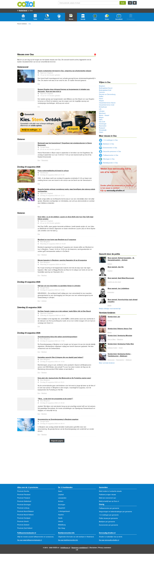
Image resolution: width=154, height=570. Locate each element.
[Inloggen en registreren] (130, 3)
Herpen (101, 101)
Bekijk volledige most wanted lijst (110, 308)
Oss (29, 24)
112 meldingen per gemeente (109, 515)
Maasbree (120, 339)
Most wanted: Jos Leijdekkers (118, 288)
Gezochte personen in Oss (112, 151)
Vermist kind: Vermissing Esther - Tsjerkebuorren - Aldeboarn (119, 355)
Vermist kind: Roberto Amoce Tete (120, 328)
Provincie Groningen (24, 504)
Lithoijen (44, 301)
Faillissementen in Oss (110, 155)
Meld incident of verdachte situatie (110, 491)
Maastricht (61, 508)
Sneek (121, 348)
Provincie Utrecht (23, 521)
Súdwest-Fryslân (112, 348)
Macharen (102, 113)
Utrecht (60, 521)
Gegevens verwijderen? (79, 548)
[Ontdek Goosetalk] (56, 123)
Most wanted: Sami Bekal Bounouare (121, 278)
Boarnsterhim (120, 360)
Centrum (102, 92)
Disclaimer (93, 548)
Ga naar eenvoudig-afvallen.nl (109, 540)
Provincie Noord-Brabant (25, 511)
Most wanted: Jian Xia (116, 267)
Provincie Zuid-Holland (24, 528)
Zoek (122, 3)
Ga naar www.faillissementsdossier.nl (29, 540)
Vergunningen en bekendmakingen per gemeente (115, 511)
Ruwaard (102, 128)
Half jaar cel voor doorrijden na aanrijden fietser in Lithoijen (59, 286)
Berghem (44, 255)
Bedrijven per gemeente (107, 521)
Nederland (23, 10)
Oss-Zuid (102, 122)
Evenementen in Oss (110, 148)
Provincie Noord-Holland (25, 515)
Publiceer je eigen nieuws (107, 494)
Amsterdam (110, 292)
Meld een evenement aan (107, 498)
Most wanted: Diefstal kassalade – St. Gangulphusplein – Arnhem (121, 259)
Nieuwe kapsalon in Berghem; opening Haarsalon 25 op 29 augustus (62, 260)
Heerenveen (111, 360)
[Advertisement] (56, 467)
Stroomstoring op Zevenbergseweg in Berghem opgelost (58, 419)
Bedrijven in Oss (108, 144)
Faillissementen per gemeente (109, 508)
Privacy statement (104, 548)
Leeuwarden (62, 498)
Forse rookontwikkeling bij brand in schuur (53, 171)
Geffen (101, 96)
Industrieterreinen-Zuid (106, 105)
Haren (101, 98)
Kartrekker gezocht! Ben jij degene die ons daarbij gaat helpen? (60, 357)
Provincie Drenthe (23, 491)
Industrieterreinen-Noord (107, 103)
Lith (100, 109)
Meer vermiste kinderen (107, 363)
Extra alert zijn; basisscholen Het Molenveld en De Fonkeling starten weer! (64, 378)
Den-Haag (61, 528)
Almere (109, 332)
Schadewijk (102, 130)
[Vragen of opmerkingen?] (135, 3)
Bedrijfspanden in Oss (110, 163)
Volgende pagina (57, 441)
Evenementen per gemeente (108, 525)
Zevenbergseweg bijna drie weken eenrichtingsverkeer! (57, 337)
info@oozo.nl (65, 548)
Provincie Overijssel (23, 518)
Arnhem (109, 264)
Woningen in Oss (109, 159)
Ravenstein (44, 160)
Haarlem (109, 271)
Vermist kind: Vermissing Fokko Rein (121, 344)
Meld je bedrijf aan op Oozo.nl (109, 501)
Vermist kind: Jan (114, 317)
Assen (60, 491)
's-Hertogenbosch (64, 511)
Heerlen (109, 320)
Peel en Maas (111, 339)
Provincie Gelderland (24, 501)
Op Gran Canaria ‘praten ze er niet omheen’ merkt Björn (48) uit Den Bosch (64, 311)
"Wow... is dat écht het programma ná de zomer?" (55, 399)
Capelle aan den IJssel (114, 282)
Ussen (101, 132)
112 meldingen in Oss (110, 140)
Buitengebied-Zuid (105, 90)
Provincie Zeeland (23, 525)
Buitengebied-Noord (105, 88)
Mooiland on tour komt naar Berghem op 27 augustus (57, 239)
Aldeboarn (129, 360)
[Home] (26, 4)
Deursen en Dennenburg (107, 94)
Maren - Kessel (104, 115)
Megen (101, 117)
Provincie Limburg (23, 508)
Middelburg (62, 525)
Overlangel (102, 124)
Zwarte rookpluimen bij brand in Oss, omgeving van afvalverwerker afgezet (64, 71)
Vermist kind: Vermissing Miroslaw (120, 335)
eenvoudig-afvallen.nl (115, 190)
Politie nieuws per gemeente (108, 518)
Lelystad (61, 494)
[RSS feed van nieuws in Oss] (95, 54)
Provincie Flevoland (23, 494)
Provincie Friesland (23, 498)
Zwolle (109, 305)
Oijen (100, 119)
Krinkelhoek (103, 107)
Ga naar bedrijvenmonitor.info (68, 540)
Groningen (61, 504)
